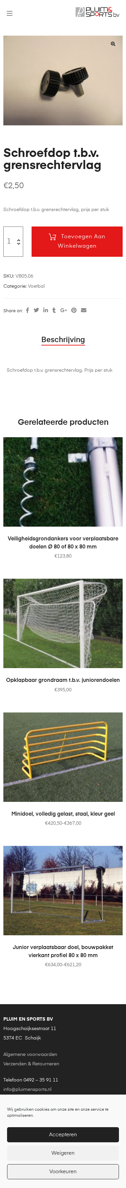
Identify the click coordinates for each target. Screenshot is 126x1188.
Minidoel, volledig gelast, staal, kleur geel (63, 814)
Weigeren (63, 1153)
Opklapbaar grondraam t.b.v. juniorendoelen (63, 680)
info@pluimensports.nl (27, 1089)
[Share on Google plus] (63, 311)
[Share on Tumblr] (54, 311)
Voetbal (36, 286)
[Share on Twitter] (36, 311)
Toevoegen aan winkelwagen (82, 241)
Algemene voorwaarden (30, 1054)
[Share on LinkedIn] (45, 311)
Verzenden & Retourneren (31, 1064)
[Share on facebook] (27, 311)
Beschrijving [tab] (63, 340)
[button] (113, 43)
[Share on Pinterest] (74, 311)
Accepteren (63, 1134)
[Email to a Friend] (83, 311)
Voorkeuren (63, 1171)
